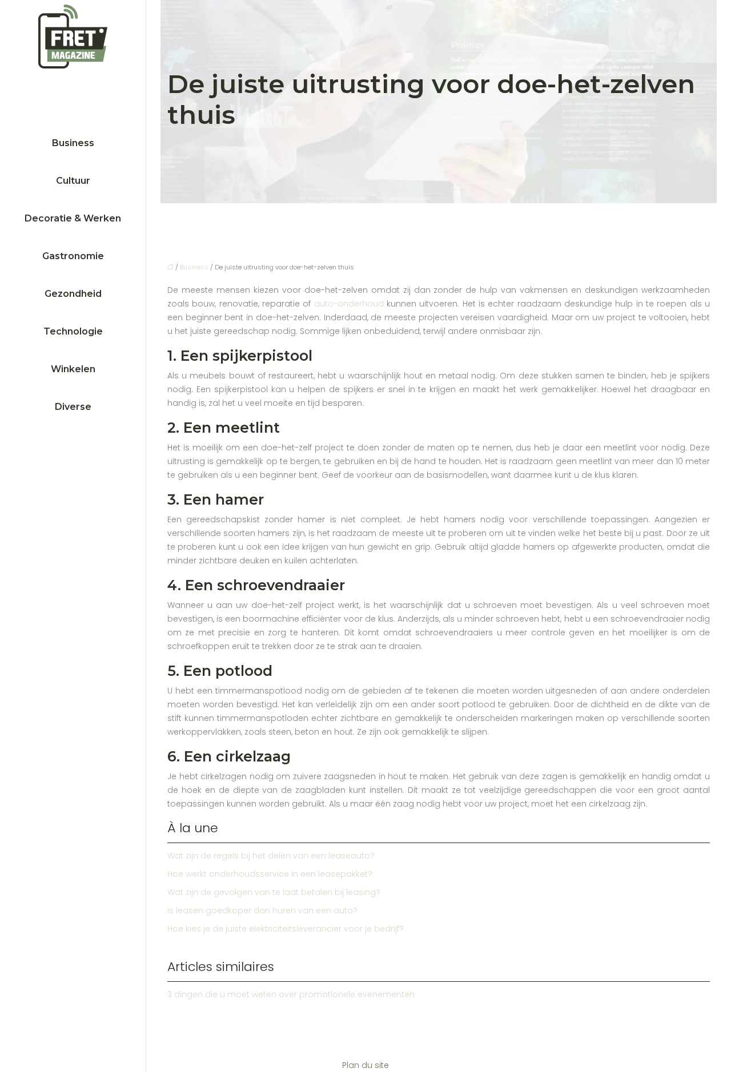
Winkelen (73, 369)
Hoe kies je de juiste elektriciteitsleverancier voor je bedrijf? (285, 928)
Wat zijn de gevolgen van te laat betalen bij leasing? (273, 892)
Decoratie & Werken (73, 218)
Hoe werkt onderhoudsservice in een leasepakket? (269, 874)
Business (73, 143)
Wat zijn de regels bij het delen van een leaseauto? (271, 855)
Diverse (73, 406)
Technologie (73, 331)
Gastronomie (73, 256)
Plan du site (365, 1065)
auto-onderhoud (349, 303)
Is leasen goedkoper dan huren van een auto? (262, 910)
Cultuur (73, 180)
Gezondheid (73, 293)
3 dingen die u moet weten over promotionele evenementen (291, 994)
